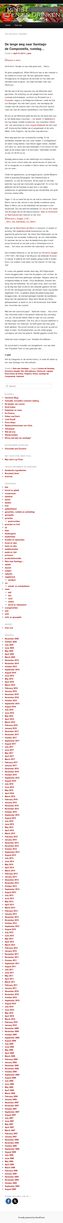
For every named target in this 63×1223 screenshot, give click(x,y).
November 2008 (12, 1068)
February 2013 (11, 910)
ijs (6, 527)
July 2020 (9, 644)
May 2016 (9, 790)
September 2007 (12, 1111)
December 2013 (12, 879)
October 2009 (11, 1034)
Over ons (18, 25)
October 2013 (11, 886)
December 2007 (12, 1102)
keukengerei (10, 533)
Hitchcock (41, 371)
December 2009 (12, 1028)
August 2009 (10, 1040)
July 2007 (9, 1118)
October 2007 (11, 1108)
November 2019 (12, 663)
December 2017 (12, 731)
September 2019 (12, 669)
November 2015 (12, 808)
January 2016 (11, 802)
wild (7, 613)
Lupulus (49, 371)
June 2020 (9, 647)
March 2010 (10, 1019)
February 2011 (11, 985)
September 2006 (12, 1148)
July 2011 (9, 969)
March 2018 (10, 722)
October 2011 (11, 960)
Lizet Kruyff (10, 419)
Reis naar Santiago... (21, 368)
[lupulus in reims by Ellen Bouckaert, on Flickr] (13, 60)
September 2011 (12, 963)
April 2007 (9, 1127)
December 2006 (12, 1139)
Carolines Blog (11, 397)
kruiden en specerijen (14, 539)
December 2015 (12, 805)
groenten (9, 518)
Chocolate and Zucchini (15, 448)
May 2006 (9, 1161)
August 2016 (10, 780)
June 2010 (9, 1009)
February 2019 (11, 688)
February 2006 (11, 1170)
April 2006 (9, 1164)
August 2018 (10, 706)
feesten (8, 502)
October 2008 (11, 1071)
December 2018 (12, 694)
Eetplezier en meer (13, 410)
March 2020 (10, 657)
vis (6, 583)
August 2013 (10, 892)
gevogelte (9, 514)
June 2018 (9, 712)
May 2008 (9, 1087)
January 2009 (11, 1062)
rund (10, 598)
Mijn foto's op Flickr (14, 459)
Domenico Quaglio (49, 252)
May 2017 (9, 753)
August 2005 (10, 1189)
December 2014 (12, 842)
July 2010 (9, 1006)
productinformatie (13, 558)
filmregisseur (30, 371)
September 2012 (12, 926)
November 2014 (12, 845)
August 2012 (10, 929)
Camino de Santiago (46, 368)
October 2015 (11, 811)
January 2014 (11, 876)
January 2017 (11, 765)
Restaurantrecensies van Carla (18, 425)
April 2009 (9, 1053)
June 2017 (9, 749)
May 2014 (9, 864)
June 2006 (9, 1158)
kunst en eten (11, 542)
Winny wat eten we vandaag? (18, 437)
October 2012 (11, 923)
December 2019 (12, 660)
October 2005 (11, 1183)
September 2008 (12, 1074)
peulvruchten (14, 521)
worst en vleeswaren (17, 604)
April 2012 (9, 941)
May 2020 (9, 650)
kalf (9, 592)
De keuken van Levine (15, 403)
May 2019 (9, 678)
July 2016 (9, 783)
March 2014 (10, 870)
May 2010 (9, 1012)
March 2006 (10, 1167)
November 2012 (12, 920)
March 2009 (10, 1056)
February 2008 (11, 1096)
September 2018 (12, 703)
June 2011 (9, 972)
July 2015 (9, 821)
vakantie (8, 573)
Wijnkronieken (11, 434)
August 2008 (10, 1077)
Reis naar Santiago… (14, 561)
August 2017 (10, 743)
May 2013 (9, 901)
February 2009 (11, 1059)
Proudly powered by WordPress (31, 1217)
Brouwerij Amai (12, 473)
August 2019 (10, 672)
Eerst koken (10, 407)
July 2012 (9, 932)
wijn (7, 610)
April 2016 (9, 793)
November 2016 (12, 771)
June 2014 (9, 861)
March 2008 (10, 1093)
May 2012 (9, 938)
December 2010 (12, 991)
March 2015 (10, 833)
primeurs (9, 555)
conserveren (10, 493)
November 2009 (12, 1031)
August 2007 (10, 1114)
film (22, 371)
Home (7, 25)
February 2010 (11, 1022)
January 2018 (11, 728)
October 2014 (11, 848)
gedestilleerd (11, 508)
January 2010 (11, 1025)
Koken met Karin (12, 416)
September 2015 (12, 814)
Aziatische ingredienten (15, 470)
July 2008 (9, 1080)
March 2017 (10, 759)
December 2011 (12, 954)
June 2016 (9, 787)
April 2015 (9, 830)
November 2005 (12, 1179)
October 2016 (11, 774)
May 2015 (9, 827)
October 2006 (11, 1145)
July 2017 (9, 746)
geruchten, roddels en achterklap (20, 511)
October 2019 (11, 666)
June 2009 (9, 1046)
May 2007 (9, 1124)
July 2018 (9, 709)
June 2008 (9, 1084)
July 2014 (9, 858)
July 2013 (9, 895)
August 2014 (10, 855)
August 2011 (10, 966)
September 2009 (12, 1037)
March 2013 (10, 907)
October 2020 (11, 641)
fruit (6, 505)
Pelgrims (28, 373)
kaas (7, 530)
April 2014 (9, 867)
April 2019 (9, 681)
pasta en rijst (11, 552)
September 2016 (12, 777)
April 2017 (9, 756)
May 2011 (9, 975)
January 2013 (11, 913)
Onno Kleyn (10, 422)
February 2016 (11, 799)
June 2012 (9, 935)
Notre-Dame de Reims (14, 373)
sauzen (8, 567)
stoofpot (12, 579)
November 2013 (12, 882)
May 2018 (9, 716)
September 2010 (12, 1000)
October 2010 (11, 997)
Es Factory (10, 413)
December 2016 (12, 768)
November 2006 (12, 1142)
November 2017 (12, 734)
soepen (8, 570)
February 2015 (11, 836)
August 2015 (10, 818)
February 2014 (11, 873)
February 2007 (11, 1133)
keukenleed (10, 536)
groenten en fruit (12, 524)
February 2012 (11, 947)
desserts (8, 496)
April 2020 (9, 654)
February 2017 (11, 762)
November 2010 (12, 994)
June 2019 (9, 675)
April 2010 (9, 1016)
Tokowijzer (10, 428)
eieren (7, 499)
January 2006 (11, 1173)
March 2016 (10, 796)
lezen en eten (11, 546)
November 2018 (12, 697)
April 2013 (9, 904)
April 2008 (9, 1090)
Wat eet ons (10, 431)
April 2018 (9, 719)
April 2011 (9, 978)
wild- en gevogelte (13, 617)
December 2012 (12, 917)
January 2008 (11, 1099)
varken (11, 601)
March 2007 (10, 1130)
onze (35, 125)
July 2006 (9, 1155)
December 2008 (12, 1065)
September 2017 (12, 740)
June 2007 (9, 1121)
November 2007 (12, 1105)
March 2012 (10, 944)
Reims (35, 373)
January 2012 (11, 950)
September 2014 (12, 852)
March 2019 (10, 684)
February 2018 (11, 725)
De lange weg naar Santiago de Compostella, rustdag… (25, 46)
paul (29, 53)
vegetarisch (10, 576)
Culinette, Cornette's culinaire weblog (22, 400)
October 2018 (11, 700)
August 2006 (10, 1152)
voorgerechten (11, 607)
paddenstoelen (11, 549)
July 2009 (9, 1043)
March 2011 (10, 981)
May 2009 (9, 1049)
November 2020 (12, 638)
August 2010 (10, 1003)
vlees (7, 589)
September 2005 (12, 1186)
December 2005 (12, 1176)
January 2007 (11, 1136)
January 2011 (11, 988)
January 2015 (11, 839)
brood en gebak (12, 490)
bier (6, 487)
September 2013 (12, 889)
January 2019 (11, 691)
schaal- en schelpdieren (19, 586)
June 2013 (9, 898)
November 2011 (12, 957)
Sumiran (9, 476)
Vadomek (20, 376)
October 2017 (11, 737)
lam (9, 595)
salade (8, 564)
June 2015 (9, 824)
